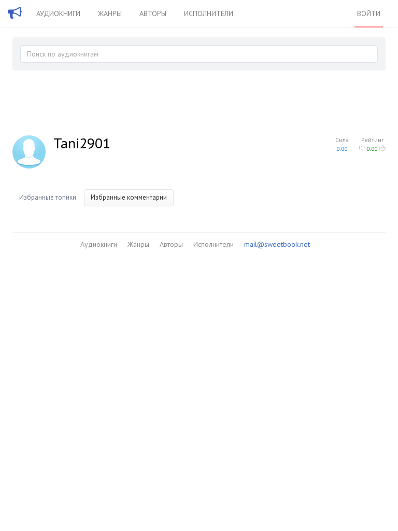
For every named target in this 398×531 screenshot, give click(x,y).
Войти (368, 13)
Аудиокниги (58, 13)
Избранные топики (47, 197)
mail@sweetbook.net (277, 244)
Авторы (152, 13)
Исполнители (208, 13)
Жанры (110, 13)
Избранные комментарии (129, 197)
